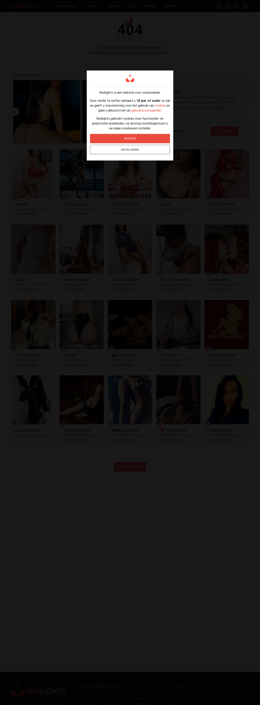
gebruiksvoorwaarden (146, 110)
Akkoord (130, 138)
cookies (160, 105)
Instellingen (130, 149)
